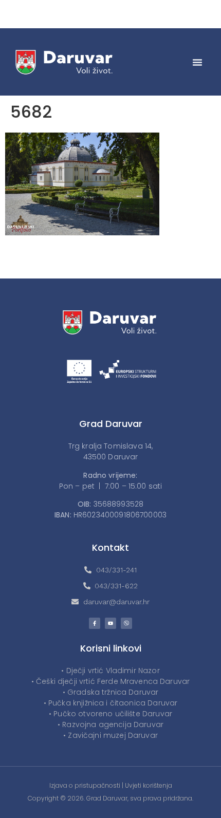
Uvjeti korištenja (148, 785)
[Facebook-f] (94, 623)
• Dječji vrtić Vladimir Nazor (110, 670)
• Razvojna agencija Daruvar (110, 724)
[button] (197, 62)
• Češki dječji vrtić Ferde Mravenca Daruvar (110, 681)
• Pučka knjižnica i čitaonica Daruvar (111, 703)
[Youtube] (110, 623)
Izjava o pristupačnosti (84, 785)
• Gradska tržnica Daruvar (111, 692)
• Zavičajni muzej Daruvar (110, 735)
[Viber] (126, 623)
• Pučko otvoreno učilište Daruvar (110, 714)
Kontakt (110, 547)
